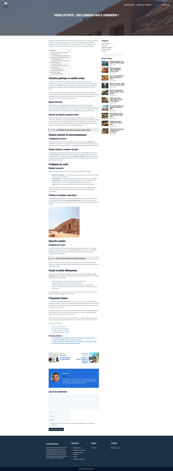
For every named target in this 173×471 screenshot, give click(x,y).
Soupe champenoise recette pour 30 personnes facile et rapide (116, 115)
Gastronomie (129, 5)
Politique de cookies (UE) (79, 459)
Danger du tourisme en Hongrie (60, 330)
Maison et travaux (144, 5)
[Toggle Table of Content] (68, 50)
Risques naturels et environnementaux (59, 57)
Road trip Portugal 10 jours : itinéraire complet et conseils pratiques (117, 91)
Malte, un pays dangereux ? (59, 326)
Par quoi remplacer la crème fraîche (65, 358)
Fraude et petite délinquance (57, 70)
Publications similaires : (58, 73)
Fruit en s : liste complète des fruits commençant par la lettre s (117, 77)
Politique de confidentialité (79, 450)
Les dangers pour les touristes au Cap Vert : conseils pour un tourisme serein (73, 338)
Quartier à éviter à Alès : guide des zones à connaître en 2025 (117, 84)
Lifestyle (165, 5)
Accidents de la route (57, 68)
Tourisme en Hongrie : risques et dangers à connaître (67, 339)
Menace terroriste (57, 54)
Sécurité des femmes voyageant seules (61, 55)
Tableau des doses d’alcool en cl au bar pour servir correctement (117, 130)
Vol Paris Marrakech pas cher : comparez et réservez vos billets (117, 107)
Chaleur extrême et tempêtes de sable (61, 60)
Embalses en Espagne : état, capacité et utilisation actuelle (117, 62)
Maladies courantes (57, 64)
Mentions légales (77, 447)
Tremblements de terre (58, 59)
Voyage (156, 5)
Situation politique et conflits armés (59, 52)
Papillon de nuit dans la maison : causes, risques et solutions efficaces (116, 99)
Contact (75, 456)
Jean (64, 376)
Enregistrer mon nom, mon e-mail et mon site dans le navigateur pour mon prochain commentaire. (72, 424)
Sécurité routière (55, 67)
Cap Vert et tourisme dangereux (60, 328)
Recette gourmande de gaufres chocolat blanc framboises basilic (115, 69)
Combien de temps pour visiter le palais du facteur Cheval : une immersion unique (74, 341)
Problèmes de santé (55, 62)
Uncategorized (106, 49)
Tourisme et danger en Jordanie (60, 332)
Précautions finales (55, 72)
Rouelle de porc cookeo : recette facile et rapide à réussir (116, 122)
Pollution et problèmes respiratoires (60, 65)
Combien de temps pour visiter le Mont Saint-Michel (66, 343)
